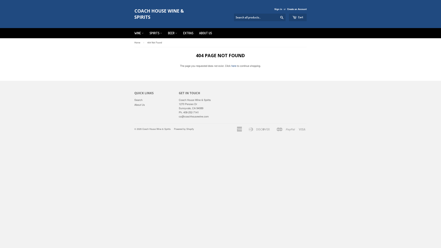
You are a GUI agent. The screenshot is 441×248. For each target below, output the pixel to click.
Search (138, 100)
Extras (188, 33)
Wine (138, 33)
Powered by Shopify (184, 129)
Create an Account (297, 9)
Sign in (278, 9)
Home (137, 42)
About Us (205, 33)
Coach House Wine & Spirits (159, 14)
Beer (171, 33)
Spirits (155, 33)
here (233, 66)
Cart (300, 17)
